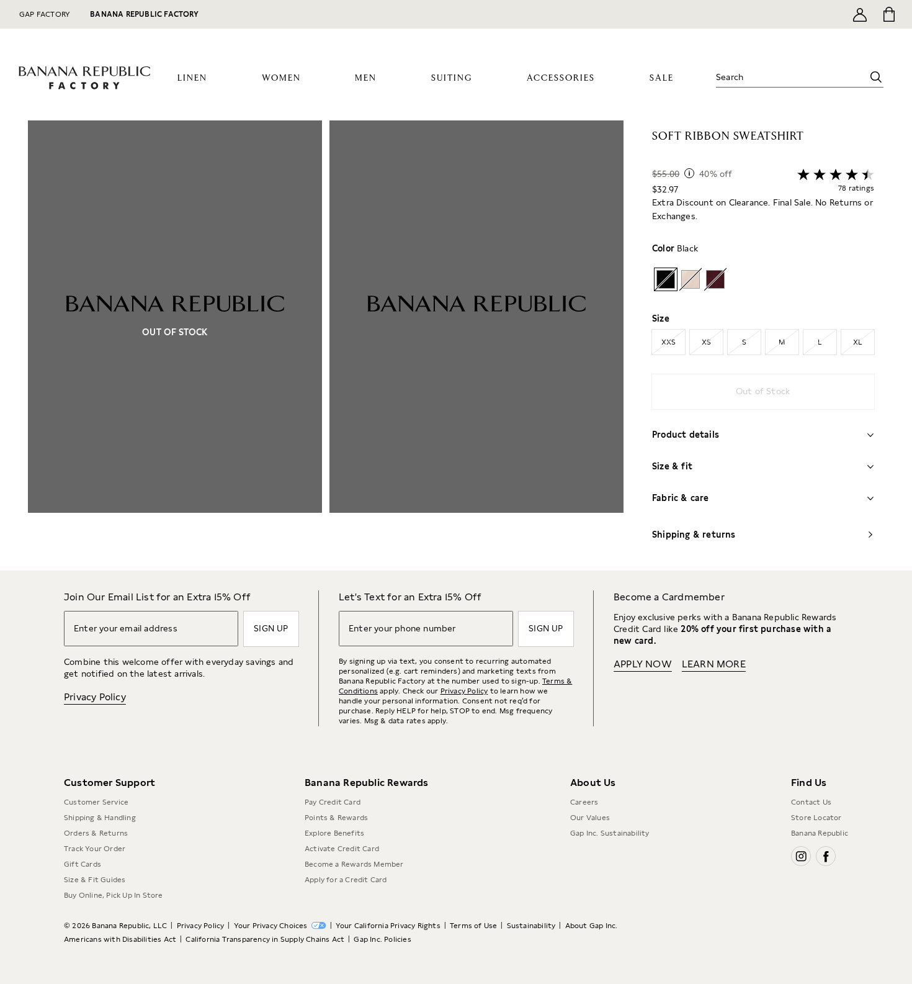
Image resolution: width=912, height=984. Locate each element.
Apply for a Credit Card (346, 879)
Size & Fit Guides (94, 879)
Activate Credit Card (342, 848)
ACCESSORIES (561, 78)
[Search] (876, 77)
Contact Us (811, 802)
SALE (662, 78)
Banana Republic (819, 833)
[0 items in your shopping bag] (888, 14)
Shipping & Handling (100, 817)
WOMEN (281, 78)
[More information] (689, 173)
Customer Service (96, 802)
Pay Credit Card (332, 802)
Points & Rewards (336, 817)
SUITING (451, 78)
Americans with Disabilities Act (120, 939)
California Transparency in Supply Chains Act (265, 939)
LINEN (192, 78)
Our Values (590, 817)
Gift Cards (82, 864)
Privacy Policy (95, 697)
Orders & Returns (96, 833)
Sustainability (531, 925)
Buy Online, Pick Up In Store (113, 895)
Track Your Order (94, 848)
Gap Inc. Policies (382, 939)
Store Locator (816, 817)
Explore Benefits (334, 833)
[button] (326, 345)
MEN (366, 78)
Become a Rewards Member (354, 864)
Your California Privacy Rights (388, 925)
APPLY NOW (643, 664)
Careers (584, 802)
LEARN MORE (714, 664)
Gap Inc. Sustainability (610, 833)
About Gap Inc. (591, 925)
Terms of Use (473, 925)
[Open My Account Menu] (860, 14)
